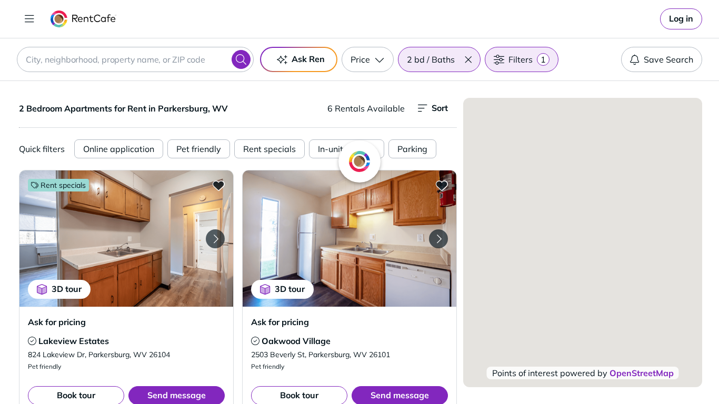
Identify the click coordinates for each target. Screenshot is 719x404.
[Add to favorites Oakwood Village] (441, 185)
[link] (681, 18)
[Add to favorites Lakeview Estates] (218, 185)
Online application (118, 149)
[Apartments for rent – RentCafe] (83, 19)
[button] (467, 59)
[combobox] (135, 59)
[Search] (241, 59)
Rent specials (269, 149)
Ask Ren (308, 59)
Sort (440, 108)
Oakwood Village (296, 341)
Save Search (668, 59)
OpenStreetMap (642, 373)
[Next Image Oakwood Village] (438, 238)
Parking (412, 149)
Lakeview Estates (73, 341)
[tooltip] (32, 341)
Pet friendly (198, 149)
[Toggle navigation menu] (29, 19)
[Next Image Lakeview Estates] (215, 238)
